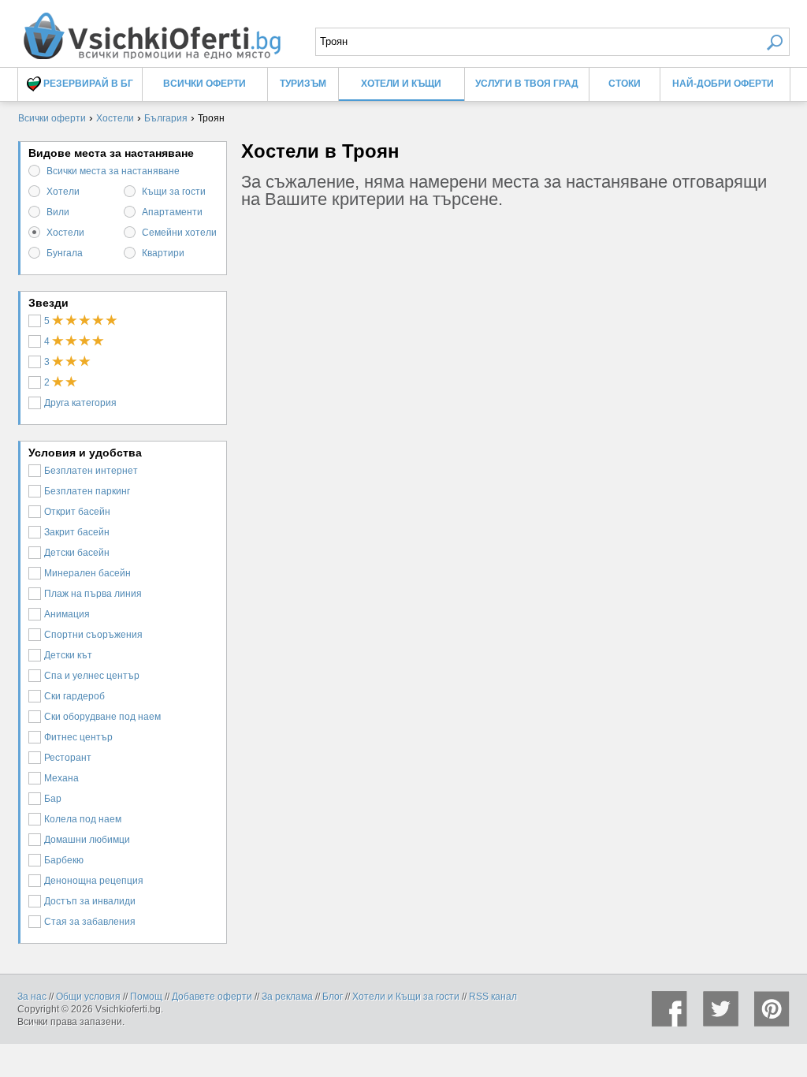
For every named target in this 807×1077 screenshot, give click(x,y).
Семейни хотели (179, 232)
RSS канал (493, 996)
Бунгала (64, 253)
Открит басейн (77, 511)
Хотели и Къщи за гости (405, 996)
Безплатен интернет (91, 470)
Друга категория (80, 402)
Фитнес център (78, 737)
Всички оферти (204, 83)
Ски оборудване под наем (102, 716)
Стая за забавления (90, 921)
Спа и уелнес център (91, 675)
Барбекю (64, 860)
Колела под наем (82, 819)
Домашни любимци (87, 839)
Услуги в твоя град (526, 83)
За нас (31, 996)
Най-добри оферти (723, 83)
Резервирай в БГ (87, 83)
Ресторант (67, 757)
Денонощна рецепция (93, 880)
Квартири (163, 253)
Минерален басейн (87, 573)
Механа (61, 778)
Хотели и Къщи (401, 83)
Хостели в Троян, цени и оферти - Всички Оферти (151, 29)
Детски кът (68, 655)
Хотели (63, 191)
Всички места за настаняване (113, 171)
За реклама (287, 996)
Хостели (65, 232)
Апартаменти (172, 212)
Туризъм (303, 83)
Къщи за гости (174, 191)
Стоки (624, 83)
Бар (52, 798)
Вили (57, 212)
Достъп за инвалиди (90, 901)
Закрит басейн (77, 532)
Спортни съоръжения (93, 634)
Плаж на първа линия (93, 593)
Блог (332, 996)
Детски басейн (77, 552)
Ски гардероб (74, 696)
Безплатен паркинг (87, 491)
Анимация (67, 614)
